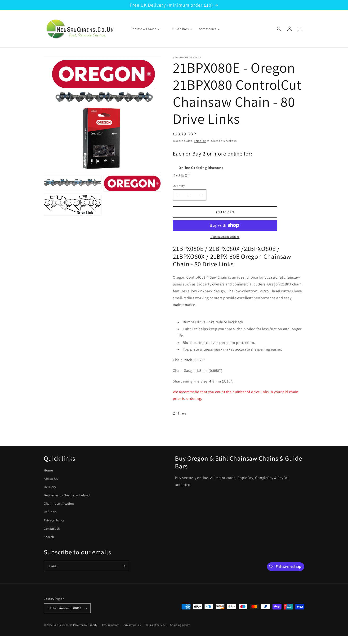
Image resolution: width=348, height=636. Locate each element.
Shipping (200, 140)
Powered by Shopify (85, 625)
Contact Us (52, 528)
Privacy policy (132, 625)
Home (48, 470)
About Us (51, 478)
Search (49, 537)
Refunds (50, 512)
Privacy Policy (54, 520)
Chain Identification (59, 503)
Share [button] (182, 413)
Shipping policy (180, 625)
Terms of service (155, 625)
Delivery (50, 487)
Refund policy (110, 625)
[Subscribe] (123, 566)
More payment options (225, 236)
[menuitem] (142, 29)
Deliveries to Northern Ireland (67, 495)
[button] (279, 29)
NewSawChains (63, 625)
